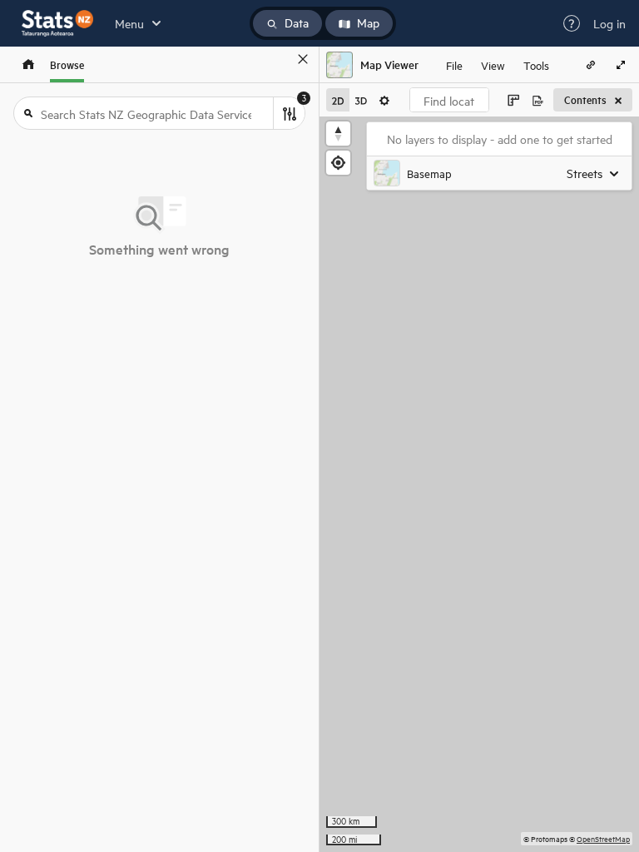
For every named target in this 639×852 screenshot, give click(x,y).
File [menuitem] (454, 64)
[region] (479, 484)
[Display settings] (384, 99)
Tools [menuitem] (536, 64)
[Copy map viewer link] (590, 65)
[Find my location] (338, 163)
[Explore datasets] (28, 64)
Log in (609, 23)
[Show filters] (289, 113)
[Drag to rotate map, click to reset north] (338, 133)
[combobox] (449, 99)
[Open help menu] (571, 23)
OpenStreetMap (603, 838)
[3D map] (361, 99)
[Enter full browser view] (620, 65)
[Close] (303, 59)
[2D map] (337, 99)
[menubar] (497, 65)
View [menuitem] (493, 64)
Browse (67, 64)
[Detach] (279, 59)
